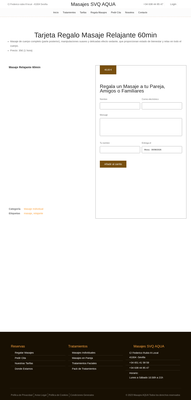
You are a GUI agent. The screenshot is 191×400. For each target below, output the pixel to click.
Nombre (103, 99)
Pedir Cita (116, 12)
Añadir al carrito (113, 164)
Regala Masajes (99, 12)
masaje (28, 213)
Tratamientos (69, 12)
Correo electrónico (150, 99)
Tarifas (83, 12)
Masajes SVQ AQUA (93, 4)
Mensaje (104, 115)
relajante (38, 213)
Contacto (142, 12)
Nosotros (129, 12)
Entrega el (146, 143)
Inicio (56, 12)
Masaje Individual (33, 209)
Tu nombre (105, 143)
